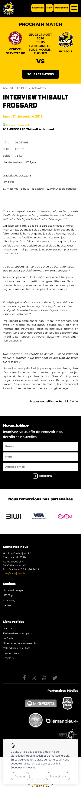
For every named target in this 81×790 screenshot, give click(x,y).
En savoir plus (58, 776)
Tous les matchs (41, 74)
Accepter (20, 776)
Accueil (8, 88)
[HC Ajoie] (8, 8)
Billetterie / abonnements (20, 643)
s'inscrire (45, 476)
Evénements (11, 653)
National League (13, 590)
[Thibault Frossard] (16, 125)
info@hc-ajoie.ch (14, 573)
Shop (49, 8)
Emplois (8, 658)
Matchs (7, 628)
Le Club (22, 88)
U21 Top (8, 595)
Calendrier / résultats (16, 648)
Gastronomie (61, 8)
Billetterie (38, 8)
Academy (9, 600)
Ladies (7, 605)
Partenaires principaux (17, 633)
